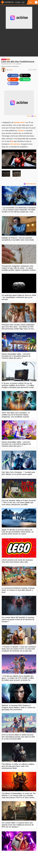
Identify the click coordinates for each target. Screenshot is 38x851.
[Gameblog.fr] (7, 2)
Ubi (12, 141)
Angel (10, 70)
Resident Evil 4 (19, 122)
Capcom (21, 130)
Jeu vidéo (4, 59)
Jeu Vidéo (17, 2)
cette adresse (14, 144)
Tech (23, 2)
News (8, 59)
